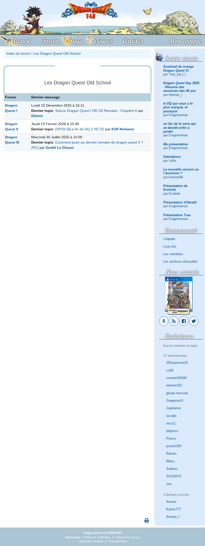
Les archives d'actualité (180, 261)
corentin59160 (176, 378)
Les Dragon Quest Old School (56, 53)
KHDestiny (104, 537)
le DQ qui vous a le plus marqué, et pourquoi (178, 107)
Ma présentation (175, 144)
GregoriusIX (175, 400)
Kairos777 (173, 509)
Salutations (172, 157)
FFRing (87, 537)
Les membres (173, 254)
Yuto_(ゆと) (177, 74)
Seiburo (171, 469)
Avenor (171, 502)
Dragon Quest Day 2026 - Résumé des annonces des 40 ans (181, 87)
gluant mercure (177, 393)
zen (169, 484)
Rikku (170, 461)
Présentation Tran (177, 215)
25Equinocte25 (177, 362)
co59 (169, 370)
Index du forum (18, 53)
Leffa (172, 161)
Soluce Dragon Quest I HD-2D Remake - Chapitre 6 (96, 111)
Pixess (171, 438)
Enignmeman (178, 115)
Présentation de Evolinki (175, 187)
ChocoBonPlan (118, 541)
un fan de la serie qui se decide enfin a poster (179, 127)
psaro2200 (173, 446)
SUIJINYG (174, 476)
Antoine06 (175, 177)
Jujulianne (173, 408)
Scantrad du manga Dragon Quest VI (178, 68)
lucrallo (171, 416)
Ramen (171, 453)
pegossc (172, 431)
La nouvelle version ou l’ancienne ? (181, 171)
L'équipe (169, 239)
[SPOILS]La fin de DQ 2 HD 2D (80, 129)
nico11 (171, 423)
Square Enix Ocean (128, 537)
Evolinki (174, 193)
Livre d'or (169, 246)
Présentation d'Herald (179, 202)
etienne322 (174, 385)
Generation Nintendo (91, 541)
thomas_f (175, 95)
